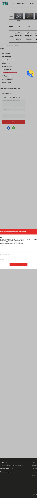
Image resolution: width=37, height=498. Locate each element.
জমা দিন (18, 264)
